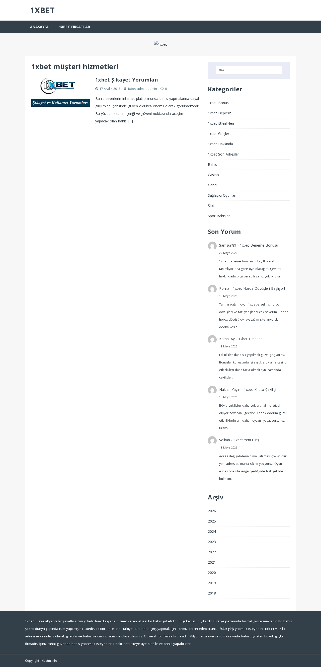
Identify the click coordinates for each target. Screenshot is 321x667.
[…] (130, 121)
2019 (212, 582)
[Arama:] (249, 70)
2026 (212, 510)
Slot (211, 205)
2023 (212, 541)
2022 (212, 552)
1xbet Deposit (219, 113)
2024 (212, 531)
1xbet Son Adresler (223, 154)
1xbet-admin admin (142, 88)
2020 (212, 572)
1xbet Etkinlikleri (221, 123)
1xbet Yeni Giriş (246, 439)
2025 (212, 521)
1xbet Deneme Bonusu (259, 245)
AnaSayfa (39, 26)
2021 (212, 562)
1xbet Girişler (218, 133)
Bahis (212, 164)
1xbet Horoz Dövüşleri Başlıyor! (259, 288)
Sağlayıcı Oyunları (222, 195)
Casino (213, 174)
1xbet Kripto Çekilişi (260, 389)
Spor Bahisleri (219, 215)
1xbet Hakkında (220, 143)
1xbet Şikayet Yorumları (127, 79)
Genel (212, 185)
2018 (212, 593)
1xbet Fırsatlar (74, 26)
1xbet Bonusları (220, 102)
